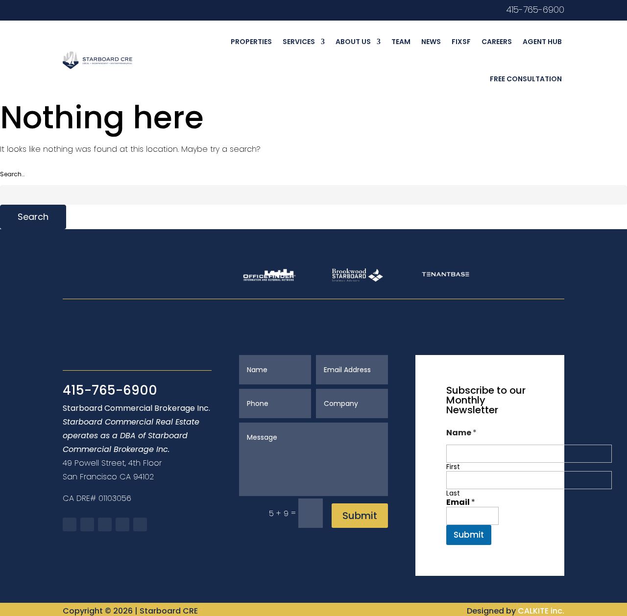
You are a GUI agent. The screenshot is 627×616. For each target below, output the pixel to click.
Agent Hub (542, 42)
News (431, 42)
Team (400, 42)
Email (460, 502)
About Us (353, 42)
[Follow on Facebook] (69, 524)
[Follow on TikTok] (122, 10)
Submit (359, 515)
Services (299, 42)
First (453, 467)
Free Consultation (526, 79)
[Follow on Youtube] (69, 10)
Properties (251, 42)
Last (453, 493)
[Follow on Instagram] (87, 10)
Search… (12, 174)
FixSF (461, 42)
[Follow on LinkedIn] (105, 10)
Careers (497, 42)
